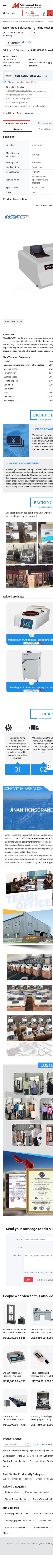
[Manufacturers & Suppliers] (26, 5)
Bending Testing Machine (14, 1461)
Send (28, 1279)
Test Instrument (37, 21)
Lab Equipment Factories (16, 1513)
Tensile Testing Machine (16, 1499)
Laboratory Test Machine (16, 1527)
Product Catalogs (44, 1444)
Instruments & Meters (19, 21)
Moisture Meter (12, 1492)
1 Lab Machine (44, 1520)
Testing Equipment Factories (18, 1520)
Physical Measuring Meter (37, 1492)
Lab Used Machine (42, 1527)
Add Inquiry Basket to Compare (20, 113)
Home (5, 21)
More (5, 1533)
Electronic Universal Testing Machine (16, 1450)
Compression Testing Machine (16, 1455)
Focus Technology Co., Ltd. (37, 1543)
